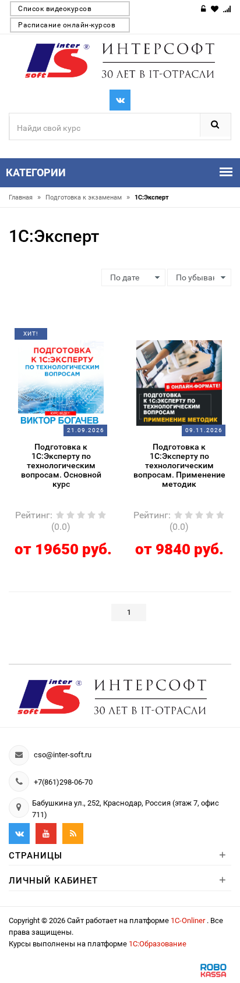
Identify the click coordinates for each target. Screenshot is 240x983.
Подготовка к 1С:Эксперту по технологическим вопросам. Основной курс (61, 465)
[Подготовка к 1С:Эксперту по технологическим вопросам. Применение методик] (179, 382)
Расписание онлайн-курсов (66, 25)
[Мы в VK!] (120, 100)
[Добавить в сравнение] (75, 338)
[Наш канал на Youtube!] (46, 833)
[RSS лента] (72, 833)
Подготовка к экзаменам (87, 197)
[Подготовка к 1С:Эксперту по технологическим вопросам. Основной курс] (61, 382)
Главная (25, 197)
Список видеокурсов (54, 9)
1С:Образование (157, 943)
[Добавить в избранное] (52, 338)
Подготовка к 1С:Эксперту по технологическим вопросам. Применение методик (179, 465)
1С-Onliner (189, 920)
